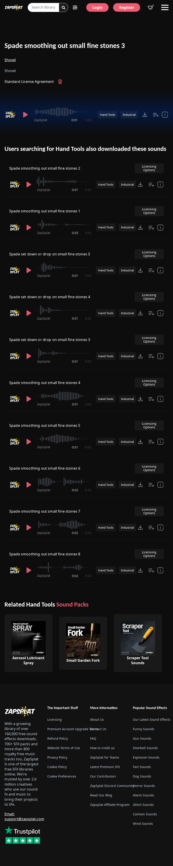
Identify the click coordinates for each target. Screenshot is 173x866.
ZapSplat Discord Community (108, 786)
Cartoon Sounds (145, 814)
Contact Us (98, 729)
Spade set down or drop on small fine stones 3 (49, 339)
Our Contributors (103, 776)
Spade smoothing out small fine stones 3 (65, 46)
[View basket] (151, 7)
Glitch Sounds (143, 804)
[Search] (63, 7)
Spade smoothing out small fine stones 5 (44, 425)
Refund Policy (57, 738)
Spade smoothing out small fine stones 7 (44, 511)
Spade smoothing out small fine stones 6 (44, 468)
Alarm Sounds (143, 795)
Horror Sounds (144, 786)
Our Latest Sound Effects (150, 719)
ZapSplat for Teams (104, 757)
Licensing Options (149, 168)
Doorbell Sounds (145, 748)
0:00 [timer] (88, 120)
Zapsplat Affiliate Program (108, 804)
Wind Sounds (143, 823)
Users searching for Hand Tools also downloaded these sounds (85, 149)
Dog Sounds (142, 776)
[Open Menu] (164, 7)
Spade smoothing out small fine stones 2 (44, 168)
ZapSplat (40, 120)
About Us (97, 719)
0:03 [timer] (75, 233)
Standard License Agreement (29, 81)
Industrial (129, 115)
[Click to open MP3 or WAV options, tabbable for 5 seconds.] (144, 114)
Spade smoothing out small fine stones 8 (44, 554)
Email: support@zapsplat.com (24, 816)
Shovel (10, 59)
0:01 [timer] (74, 120)
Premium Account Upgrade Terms (65, 729)
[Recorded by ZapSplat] (11, 114)
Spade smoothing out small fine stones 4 (44, 382)
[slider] (63, 111)
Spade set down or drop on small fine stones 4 (49, 296)
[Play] (25, 114)
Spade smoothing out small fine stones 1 (44, 211)
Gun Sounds (142, 738)
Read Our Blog (101, 795)
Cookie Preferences (61, 776)
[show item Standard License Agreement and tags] (165, 114)
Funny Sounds (143, 729)
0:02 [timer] (75, 490)
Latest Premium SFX (105, 767)
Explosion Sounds (146, 757)
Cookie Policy (57, 767)
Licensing (54, 719)
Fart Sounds (142, 767)
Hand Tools (107, 115)
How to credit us (102, 748)
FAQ (93, 738)
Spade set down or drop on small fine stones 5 (49, 254)
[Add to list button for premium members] (156, 114)
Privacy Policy (57, 757)
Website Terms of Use (63, 748)
